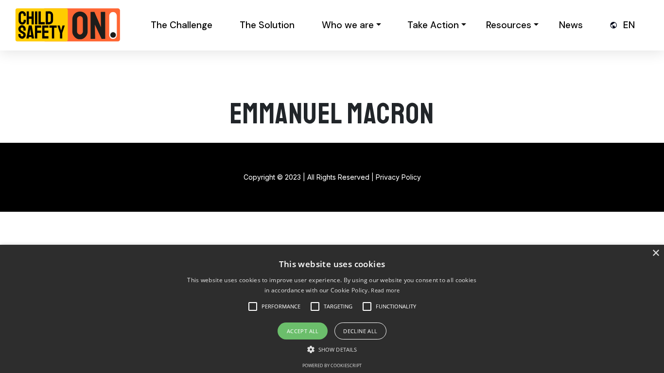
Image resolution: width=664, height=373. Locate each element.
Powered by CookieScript (332, 365)
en (629, 25)
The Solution (267, 25)
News (571, 25)
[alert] (332, 309)
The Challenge (181, 25)
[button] (281, 306)
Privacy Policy (398, 177)
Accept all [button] (303, 331)
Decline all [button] (360, 331)
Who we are (348, 25)
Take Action (433, 25)
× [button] (655, 253)
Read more (385, 290)
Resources (508, 25)
